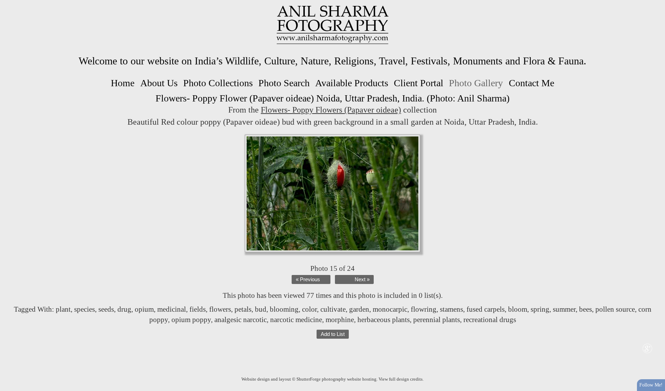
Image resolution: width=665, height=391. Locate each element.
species (84, 309)
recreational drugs (489, 320)
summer (564, 309)
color (309, 309)
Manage (656, 3)
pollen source (615, 309)
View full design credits (401, 379)
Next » (362, 279)
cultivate (333, 309)
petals (242, 309)
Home (122, 83)
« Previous (308, 279)
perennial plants (436, 320)
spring (540, 309)
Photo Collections (218, 83)
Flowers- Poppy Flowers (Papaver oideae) (331, 109)
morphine (340, 320)
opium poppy (191, 320)
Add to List (333, 334)
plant (63, 309)
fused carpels (486, 309)
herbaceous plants (383, 320)
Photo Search (284, 83)
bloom (517, 309)
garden (359, 309)
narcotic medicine (296, 320)
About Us (159, 83)
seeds (106, 309)
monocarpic (390, 309)
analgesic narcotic (240, 320)
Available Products (351, 83)
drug (124, 309)
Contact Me (531, 83)
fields (197, 309)
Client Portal (418, 83)
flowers (220, 309)
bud (260, 309)
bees (585, 309)
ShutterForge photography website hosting (336, 379)
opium (144, 309)
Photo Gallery (476, 83)
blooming (284, 309)
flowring (423, 309)
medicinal (171, 309)
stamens (451, 309)
